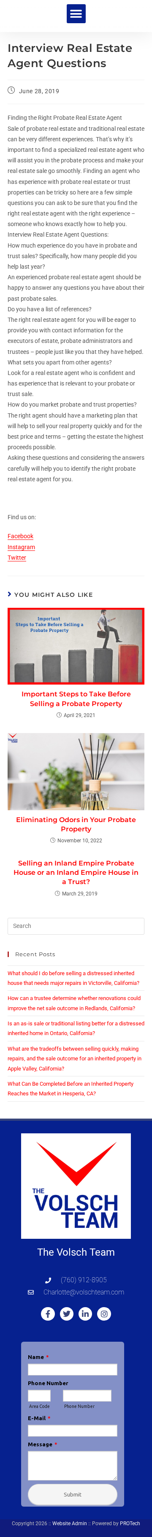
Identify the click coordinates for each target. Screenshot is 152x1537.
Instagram (21, 547)
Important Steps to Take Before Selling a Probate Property (76, 698)
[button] (76, 13)
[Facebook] (47, 1314)
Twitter (17, 557)
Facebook (20, 536)
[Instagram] (104, 1314)
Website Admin (69, 1523)
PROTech (130, 1523)
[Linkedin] (85, 1314)
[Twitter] (66, 1314)
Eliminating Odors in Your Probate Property (76, 824)
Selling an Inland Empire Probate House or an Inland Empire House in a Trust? (76, 872)
